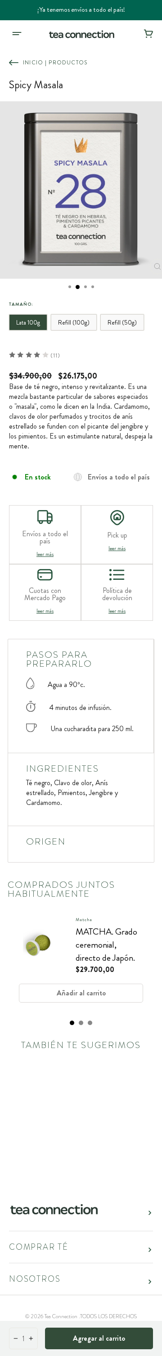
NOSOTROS (34, 1279)
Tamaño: (21, 304)
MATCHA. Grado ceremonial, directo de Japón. (106, 944)
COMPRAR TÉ (38, 1247)
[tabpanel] (81, 963)
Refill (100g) (74, 322)
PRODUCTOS (68, 63)
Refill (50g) (122, 322)
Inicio (33, 63)
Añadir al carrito (81, 993)
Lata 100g (28, 322)
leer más (45, 554)
